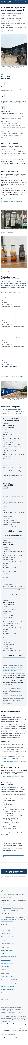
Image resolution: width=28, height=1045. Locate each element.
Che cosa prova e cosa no (7, 920)
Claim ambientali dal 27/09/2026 (9, 979)
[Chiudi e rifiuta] (25, 1024)
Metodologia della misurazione (8, 956)
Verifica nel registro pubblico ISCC (14, 476)
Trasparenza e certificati (6, 950)
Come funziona (4, 953)
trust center (21, 413)
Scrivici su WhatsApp (18, 908)
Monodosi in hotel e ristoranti (8, 989)
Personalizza (5, 1042)
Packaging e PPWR (5, 940)
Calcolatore (19, 2)
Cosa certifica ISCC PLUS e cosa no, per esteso (14, 761)
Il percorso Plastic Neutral (7, 963)
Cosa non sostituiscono (18, 1014)
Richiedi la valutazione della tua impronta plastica (14, 871)
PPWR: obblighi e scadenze (7, 976)
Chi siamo (3, 996)
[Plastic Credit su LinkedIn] (8, 913)
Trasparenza (7, 1021)
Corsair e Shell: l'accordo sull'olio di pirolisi (13, 776)
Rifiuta (17, 1038)
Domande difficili (5, 966)
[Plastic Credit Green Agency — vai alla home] (7, 2)
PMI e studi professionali (7, 936)
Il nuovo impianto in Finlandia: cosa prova (12, 376)
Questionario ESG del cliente (7, 986)
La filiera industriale (5, 960)
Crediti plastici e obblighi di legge (9, 983)
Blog (2, 992)
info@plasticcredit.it (5, 904)
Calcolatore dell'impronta (7, 933)
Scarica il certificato (15, 471)
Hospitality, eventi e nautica (7, 943)
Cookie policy (4, 1034)
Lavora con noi (4, 999)
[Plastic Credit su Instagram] (1, 913)
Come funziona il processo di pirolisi (12, 205)
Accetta (6, 1038)
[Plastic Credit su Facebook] (5, 913)
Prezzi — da (5, 930)
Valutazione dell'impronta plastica (9, 927)
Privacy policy (11, 1034)
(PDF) (19, 667)
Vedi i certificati (5, 867)
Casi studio (3, 969)
